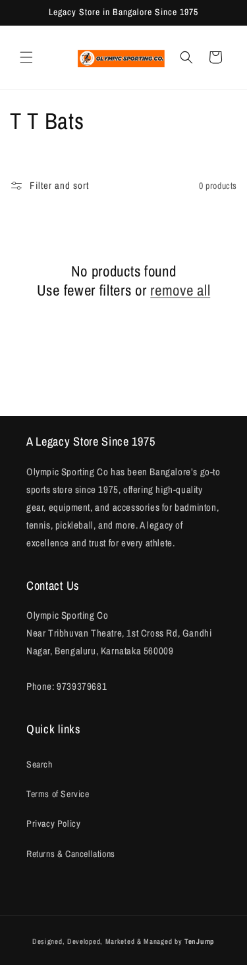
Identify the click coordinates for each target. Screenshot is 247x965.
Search (39, 764)
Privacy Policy (53, 823)
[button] (26, 57)
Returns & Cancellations (70, 854)
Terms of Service (58, 794)
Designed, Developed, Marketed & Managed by (123, 941)
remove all (180, 290)
